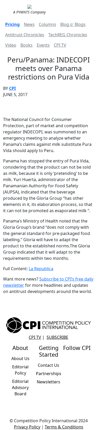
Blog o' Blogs (73, 24)
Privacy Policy (27, 427)
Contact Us (48, 365)
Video (10, 45)
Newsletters (48, 382)
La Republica (41, 268)
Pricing (12, 24)
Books (26, 45)
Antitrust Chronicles (24, 35)
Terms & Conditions (64, 427)
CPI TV (60, 45)
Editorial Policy (20, 370)
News (29, 24)
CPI (12, 88)
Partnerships (48, 373)
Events (43, 45)
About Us (20, 358)
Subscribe (57, 337)
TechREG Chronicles (67, 35)
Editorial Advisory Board (20, 387)
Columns (47, 24)
